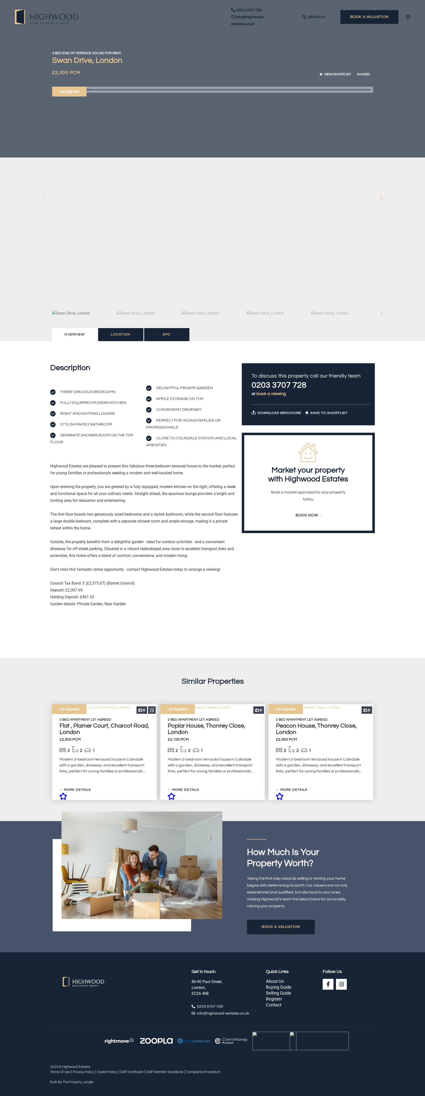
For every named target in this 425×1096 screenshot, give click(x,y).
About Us (275, 981)
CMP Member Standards (164, 1072)
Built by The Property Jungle (71, 1082)
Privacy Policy (83, 1072)
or (269, 393)
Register (274, 999)
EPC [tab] (167, 334)
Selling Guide (278, 993)
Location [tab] (120, 334)
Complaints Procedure (203, 1072)
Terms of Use (60, 1072)
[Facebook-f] (328, 984)
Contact (273, 1004)
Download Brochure (279, 413)
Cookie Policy (107, 1072)
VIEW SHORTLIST (337, 74)
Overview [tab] (74, 334)
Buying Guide (278, 987)
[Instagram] (341, 984)
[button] (381, 197)
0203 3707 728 (279, 385)
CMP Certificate (131, 1072)
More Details (77, 790)
